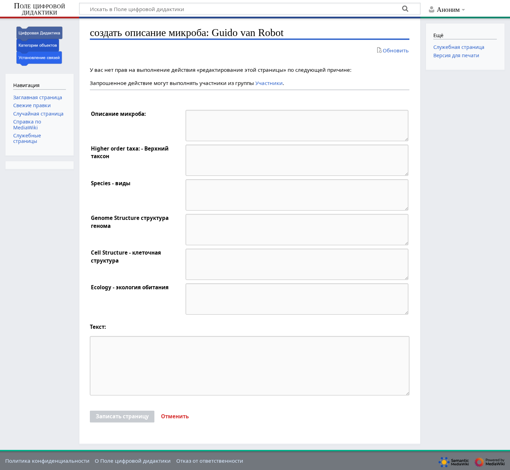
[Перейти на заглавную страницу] (39, 45)
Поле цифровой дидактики (39, 9)
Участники (269, 82)
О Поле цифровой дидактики (133, 460)
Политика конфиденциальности (47, 460)
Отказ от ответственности (209, 460)
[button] (175, 416)
